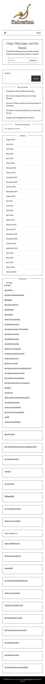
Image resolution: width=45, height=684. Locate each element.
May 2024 (9, 258)
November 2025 (11, 182)
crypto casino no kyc (11, 358)
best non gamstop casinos (13, 618)
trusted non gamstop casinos (14, 353)
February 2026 (11, 168)
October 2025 (11, 187)
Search (7, 73)
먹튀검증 (7, 471)
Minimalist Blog (29, 679)
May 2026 (9, 154)
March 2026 (10, 163)
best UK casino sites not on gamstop (17, 383)
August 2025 (10, 196)
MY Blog (9, 283)
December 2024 (11, 234)
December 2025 (11, 177)
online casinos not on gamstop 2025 (17, 397)
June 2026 (9, 149)
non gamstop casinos (11, 324)
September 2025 (12, 191)
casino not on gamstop (12, 319)
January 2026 (11, 172)
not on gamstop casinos (12, 509)
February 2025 (11, 224)
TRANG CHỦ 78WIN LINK (13, 605)
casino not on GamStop (12, 422)
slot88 (6, 417)
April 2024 (10, 262)
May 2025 (9, 210)
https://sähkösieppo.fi (12, 543)
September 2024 (12, 248)
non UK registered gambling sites (16, 580)
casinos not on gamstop (12, 349)
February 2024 (11, 272)
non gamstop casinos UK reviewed (16, 329)
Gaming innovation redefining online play (20, 91)
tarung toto (8, 393)
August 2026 (10, 139)
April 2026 (10, 158)
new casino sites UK (11, 305)
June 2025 (9, 206)
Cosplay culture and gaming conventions (20, 118)
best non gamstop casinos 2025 (15, 630)
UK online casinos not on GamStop (16, 667)
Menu (39, 33)
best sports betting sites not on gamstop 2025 (20, 447)
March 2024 (10, 267)
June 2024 (9, 253)
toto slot (7, 285)
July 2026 (9, 144)
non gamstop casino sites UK (14, 373)
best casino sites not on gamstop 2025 (17, 368)
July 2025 (9, 201)
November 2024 (11, 239)
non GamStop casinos (11, 402)
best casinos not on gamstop (14, 378)
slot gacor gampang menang (14, 295)
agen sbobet (8, 314)
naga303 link (9, 309)
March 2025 (10, 220)
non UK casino (9, 484)
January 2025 (11, 229)
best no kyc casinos (11, 363)
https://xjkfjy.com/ (10, 533)
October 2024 (11, 243)
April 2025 (10, 215)
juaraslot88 (8, 568)
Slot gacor (8, 300)
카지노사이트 (9, 496)
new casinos (8, 290)
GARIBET (7, 388)
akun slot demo (9, 434)
